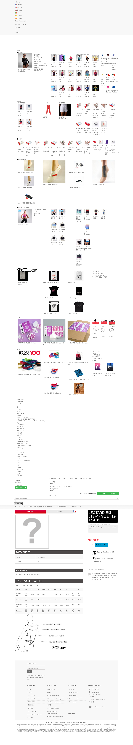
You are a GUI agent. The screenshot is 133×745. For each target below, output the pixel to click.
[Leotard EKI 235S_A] (71, 58)
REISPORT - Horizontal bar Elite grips (112, 113)
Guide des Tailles (53, 708)
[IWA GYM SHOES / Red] (29, 165)
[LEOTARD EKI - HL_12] (21, 122)
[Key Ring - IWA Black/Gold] (79, 181)
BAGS (94, 353)
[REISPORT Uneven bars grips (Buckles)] (37, 143)
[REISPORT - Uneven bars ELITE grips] (29, 143)
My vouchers (72, 702)
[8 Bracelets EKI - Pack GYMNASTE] (54, 355)
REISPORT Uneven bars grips (21, 149)
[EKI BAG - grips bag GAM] (110, 367)
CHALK (19, 447)
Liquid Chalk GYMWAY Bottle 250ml (95, 330)
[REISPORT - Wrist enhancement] (87, 124)
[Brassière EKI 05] (25, 216)
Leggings (37, 213)
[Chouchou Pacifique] (113, 87)
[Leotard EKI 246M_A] (95, 58)
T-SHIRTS (95, 271)
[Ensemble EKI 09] (95, 212)
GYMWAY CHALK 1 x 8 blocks (27, 343)
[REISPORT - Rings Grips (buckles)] (104, 105)
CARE (94, 360)
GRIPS (19, 436)
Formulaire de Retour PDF (55, 716)
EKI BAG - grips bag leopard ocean (78, 379)
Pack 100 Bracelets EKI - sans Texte (29, 374)
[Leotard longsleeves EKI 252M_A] (25, 60)
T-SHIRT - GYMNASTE (50, 313)
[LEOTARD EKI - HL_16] (29, 107)
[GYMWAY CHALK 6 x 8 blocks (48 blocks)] (54, 330)
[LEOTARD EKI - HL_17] (21, 107)
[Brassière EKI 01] (62, 238)
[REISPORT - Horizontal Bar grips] (79, 105)
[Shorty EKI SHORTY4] (87, 227)
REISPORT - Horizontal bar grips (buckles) (95, 113)
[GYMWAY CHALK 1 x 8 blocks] (29, 330)
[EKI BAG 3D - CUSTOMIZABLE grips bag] (107, 142)
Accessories (96, 351)
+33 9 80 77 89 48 (20, 24)
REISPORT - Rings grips (87, 111)
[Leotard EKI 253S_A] (71, 88)
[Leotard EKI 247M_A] (79, 58)
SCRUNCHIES (38, 69)
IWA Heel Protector (98, 184)
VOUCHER (95, 357)
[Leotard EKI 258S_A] (54, 73)
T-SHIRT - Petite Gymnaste (51, 282)
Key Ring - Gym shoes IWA (76, 172)
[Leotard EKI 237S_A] (62, 73)
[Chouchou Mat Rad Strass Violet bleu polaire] (113, 55)
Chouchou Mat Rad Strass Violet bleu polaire (115, 63)
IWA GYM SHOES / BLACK (26, 203)
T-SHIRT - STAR (48, 298)
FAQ (49, 705)
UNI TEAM (37, 71)
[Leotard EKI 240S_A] (71, 73)
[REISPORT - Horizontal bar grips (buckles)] (95, 105)
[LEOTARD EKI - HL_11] (29, 122)
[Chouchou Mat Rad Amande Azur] (102, 55)
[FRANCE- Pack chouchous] (108, 74)
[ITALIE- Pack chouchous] (113, 74)
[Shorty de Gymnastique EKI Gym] (79, 242)
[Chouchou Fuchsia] (108, 87)
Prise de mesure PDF (21, 651)
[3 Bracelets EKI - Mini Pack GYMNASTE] (54, 371)
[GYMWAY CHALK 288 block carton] (79, 330)
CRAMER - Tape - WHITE (104, 130)
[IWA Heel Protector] (103, 171)
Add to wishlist (99, 569)
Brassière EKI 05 (23, 224)
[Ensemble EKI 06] (104, 212)
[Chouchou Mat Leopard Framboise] (108, 55)
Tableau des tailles (29, 581)
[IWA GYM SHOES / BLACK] (29, 196)
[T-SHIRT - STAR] (54, 291)
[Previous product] (117, 507)
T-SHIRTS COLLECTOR (99, 277)
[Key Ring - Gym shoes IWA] (79, 165)
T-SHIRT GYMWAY (73, 313)
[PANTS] (48, 110)
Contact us (51, 689)
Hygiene (36, 67)
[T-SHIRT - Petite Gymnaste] (54, 276)
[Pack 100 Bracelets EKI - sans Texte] (29, 361)
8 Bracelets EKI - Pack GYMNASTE (54, 362)
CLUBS (19, 467)
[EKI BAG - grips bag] (97, 367)
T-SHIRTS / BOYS (98, 275)
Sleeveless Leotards (40, 58)
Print (91, 569)
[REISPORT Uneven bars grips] (21, 143)
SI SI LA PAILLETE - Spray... (76, 395)
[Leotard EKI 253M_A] (95, 88)
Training (36, 56)
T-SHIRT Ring (72, 282)
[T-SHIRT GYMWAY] (79, 306)
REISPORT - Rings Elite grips (79, 130)
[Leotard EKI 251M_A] (87, 88)
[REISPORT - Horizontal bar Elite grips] (112, 105)
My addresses (73, 695)
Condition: (105, 524)
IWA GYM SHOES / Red (25, 172)
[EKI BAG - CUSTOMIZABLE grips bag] (79, 355)
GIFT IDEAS (96, 355)
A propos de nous (53, 695)
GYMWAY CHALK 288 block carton (78, 343)
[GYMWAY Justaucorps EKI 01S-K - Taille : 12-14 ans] (32, 532)
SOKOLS (45, 103)
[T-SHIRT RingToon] (79, 291)
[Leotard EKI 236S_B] (54, 88)
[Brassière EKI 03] (62, 225)
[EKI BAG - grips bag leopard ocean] (79, 373)
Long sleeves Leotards (82, 54)
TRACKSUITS (21, 471)
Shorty (36, 211)
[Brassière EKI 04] (62, 212)
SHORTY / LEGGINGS (41, 209)
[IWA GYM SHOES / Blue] (29, 181)
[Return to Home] (15, 507)
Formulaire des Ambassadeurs (52, 712)
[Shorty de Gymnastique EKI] (87, 242)
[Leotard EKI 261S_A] (62, 58)
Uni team (20, 401)
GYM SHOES (21, 438)
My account (72, 685)
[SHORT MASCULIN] (65, 110)
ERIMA (20, 403)
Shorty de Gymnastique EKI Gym (80, 248)
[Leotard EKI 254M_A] (79, 73)
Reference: (91, 524)
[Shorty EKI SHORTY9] (87, 212)
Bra (35, 215)
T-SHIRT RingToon (73, 298)
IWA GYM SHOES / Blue (25, 187)
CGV (49, 692)
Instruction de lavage (54, 702)
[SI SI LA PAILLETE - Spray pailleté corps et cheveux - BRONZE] (79, 388)
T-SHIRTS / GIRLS (98, 273)
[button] (20, 399)
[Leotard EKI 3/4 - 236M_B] (87, 73)
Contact (17, 27)
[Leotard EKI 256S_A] (54, 58)
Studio (59, 512)
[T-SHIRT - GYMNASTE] (54, 306)
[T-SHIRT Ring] (79, 276)
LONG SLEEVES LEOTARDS (26, 419)
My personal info (74, 699)
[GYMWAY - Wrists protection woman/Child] (95, 124)
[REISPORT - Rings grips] (87, 105)
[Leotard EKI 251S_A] (62, 88)
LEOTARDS (37, 54)
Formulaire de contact (98, 707)
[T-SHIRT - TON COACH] (23, 276)
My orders (72, 689)
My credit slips (73, 692)
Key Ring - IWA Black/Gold (76, 187)
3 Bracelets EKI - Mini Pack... (52, 377)
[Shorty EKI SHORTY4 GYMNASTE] (79, 212)
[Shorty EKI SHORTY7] (79, 257)
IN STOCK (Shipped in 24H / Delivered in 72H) (31, 421)
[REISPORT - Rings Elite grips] (79, 124)
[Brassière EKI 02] (54, 238)
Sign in (17, 2)
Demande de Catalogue (55, 699)
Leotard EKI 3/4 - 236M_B (87, 79)
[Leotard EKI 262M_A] (79, 88)
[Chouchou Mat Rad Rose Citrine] (102, 74)
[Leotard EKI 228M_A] (87, 58)
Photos (30, 512)
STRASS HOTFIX (97, 359)
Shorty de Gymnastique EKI (88, 248)
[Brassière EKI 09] (54, 225)
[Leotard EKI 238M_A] (95, 73)
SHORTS (62, 103)
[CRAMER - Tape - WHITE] (104, 124)
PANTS (45, 117)
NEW (18, 411)
